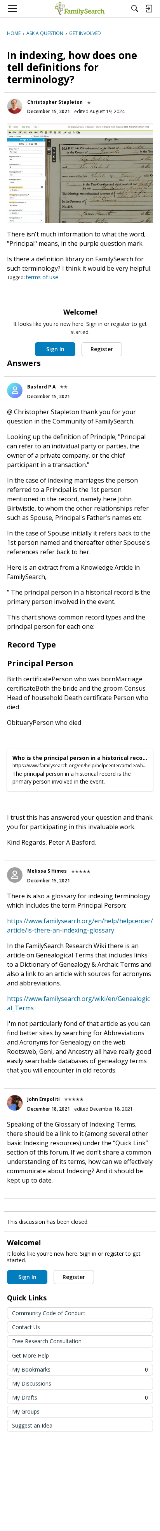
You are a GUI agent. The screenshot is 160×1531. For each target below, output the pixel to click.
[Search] (135, 8)
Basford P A (41, 386)
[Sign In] (149, 8)
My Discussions (31, 1383)
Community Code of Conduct (48, 1313)
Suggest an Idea (32, 1425)
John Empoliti (43, 1099)
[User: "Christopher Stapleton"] (15, 106)
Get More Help (30, 1355)
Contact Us (26, 1327)
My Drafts (80, 1397)
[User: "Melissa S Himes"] (15, 875)
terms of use (42, 277)
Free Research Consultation (47, 1341)
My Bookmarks (80, 1369)
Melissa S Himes (47, 871)
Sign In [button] (55, 349)
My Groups (26, 1411)
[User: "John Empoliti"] (15, 1103)
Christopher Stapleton (55, 102)
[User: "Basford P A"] (15, 390)
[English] (79, 8)
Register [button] (101, 349)
